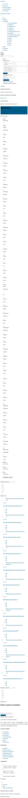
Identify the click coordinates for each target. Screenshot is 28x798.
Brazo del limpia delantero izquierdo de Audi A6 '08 (14, 570)
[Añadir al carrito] (6, 527)
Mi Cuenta (5, 6)
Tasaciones (5, 48)
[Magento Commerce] (6, 13)
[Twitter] (1, 782)
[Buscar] (13, 56)
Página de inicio (6, 112)
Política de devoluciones (8, 751)
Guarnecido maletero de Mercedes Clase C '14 (13, 678)
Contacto (5, 50)
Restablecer (6, 477)
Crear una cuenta (7, 9)
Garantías (5, 748)
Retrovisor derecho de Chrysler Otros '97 (12, 537)
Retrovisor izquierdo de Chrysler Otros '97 (12, 553)
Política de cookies (7, 753)
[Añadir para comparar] (6, 512)
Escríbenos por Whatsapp (14, 794)
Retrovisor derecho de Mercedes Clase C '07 (12, 522)
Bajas (4, 47)
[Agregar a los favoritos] (6, 525)
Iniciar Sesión (6, 735)
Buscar (10, 477)
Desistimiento (6, 742)
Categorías (5, 21)
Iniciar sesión (6, 11)
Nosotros (5, 20)
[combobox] (7, 56)
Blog (4, 786)
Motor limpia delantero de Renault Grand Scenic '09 (14, 662)
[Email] (2, 782)
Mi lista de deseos (7, 7)
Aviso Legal (5, 758)
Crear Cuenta (6, 733)
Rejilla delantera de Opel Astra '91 (10, 599)
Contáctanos (6, 732)
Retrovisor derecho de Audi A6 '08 (10, 645)
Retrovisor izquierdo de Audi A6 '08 (10, 631)
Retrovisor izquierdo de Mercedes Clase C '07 (12, 506)
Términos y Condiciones (8, 757)
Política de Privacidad (8, 755)
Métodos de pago (7, 750)
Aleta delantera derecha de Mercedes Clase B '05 (13, 616)
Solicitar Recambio (7, 737)
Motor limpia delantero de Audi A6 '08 (11, 585)
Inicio (4, 18)
